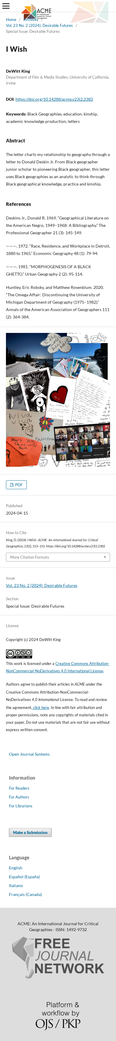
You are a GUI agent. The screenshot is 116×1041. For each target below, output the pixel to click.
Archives (30, 19)
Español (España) (24, 876)
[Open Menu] (6, 6)
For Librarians (20, 805)
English (15, 867)
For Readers (19, 788)
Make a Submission (30, 832)
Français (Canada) (25, 894)
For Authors (19, 797)
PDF (18, 484)
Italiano (16, 885)
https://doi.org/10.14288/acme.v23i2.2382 (54, 99)
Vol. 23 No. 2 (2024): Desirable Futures (39, 25)
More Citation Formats (29, 557)
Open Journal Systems (29, 754)
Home (11, 19)
